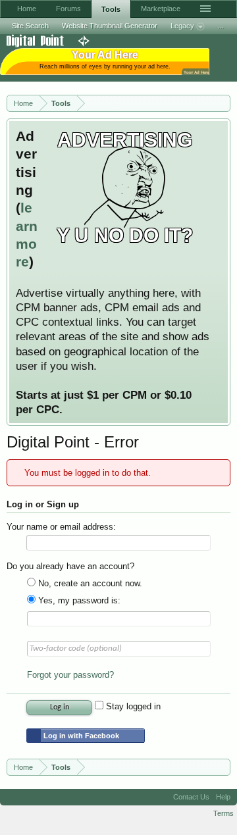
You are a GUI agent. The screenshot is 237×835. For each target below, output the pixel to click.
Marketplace (160, 9)
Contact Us (191, 797)
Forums (68, 9)
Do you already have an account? (70, 566)
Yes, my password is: (78, 600)
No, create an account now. (89, 583)
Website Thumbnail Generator (109, 26)
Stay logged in (132, 706)
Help (223, 797)
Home (26, 9)
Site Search (30, 26)
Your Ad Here (196, 72)
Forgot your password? (70, 675)
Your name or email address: (61, 527)
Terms (223, 813)
